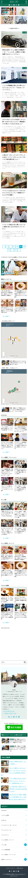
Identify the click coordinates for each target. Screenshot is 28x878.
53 (15, 250)
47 (14, 246)
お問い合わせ (20, 868)
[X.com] (11, 5)
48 (17, 246)
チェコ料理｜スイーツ (7, 840)
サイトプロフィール (9, 711)
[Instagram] (16, 5)
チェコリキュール (6, 830)
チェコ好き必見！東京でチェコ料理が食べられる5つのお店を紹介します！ (18, 789)
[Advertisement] (14, 643)
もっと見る (6, 316)
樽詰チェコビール (6, 859)
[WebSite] (9, 717)
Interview (4, 810)
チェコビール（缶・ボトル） (9, 825)
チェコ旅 (3, 844)
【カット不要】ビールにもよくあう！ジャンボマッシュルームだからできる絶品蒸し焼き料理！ (13, 771)
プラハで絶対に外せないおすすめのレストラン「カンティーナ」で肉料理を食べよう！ (17, 781)
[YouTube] (14, 5)
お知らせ (3, 820)
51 (9, 250)
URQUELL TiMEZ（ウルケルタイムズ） (15, 874)
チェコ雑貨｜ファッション (8, 854)
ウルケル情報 (5, 815)
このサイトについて (10, 868)
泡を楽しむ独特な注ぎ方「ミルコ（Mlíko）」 (17, 763)
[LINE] (18, 5)
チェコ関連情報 (5, 849)
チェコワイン (5, 835)
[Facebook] (9, 5)
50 (24, 246)
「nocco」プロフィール (10, 713)
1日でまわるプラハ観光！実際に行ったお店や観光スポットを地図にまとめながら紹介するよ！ (18, 797)
